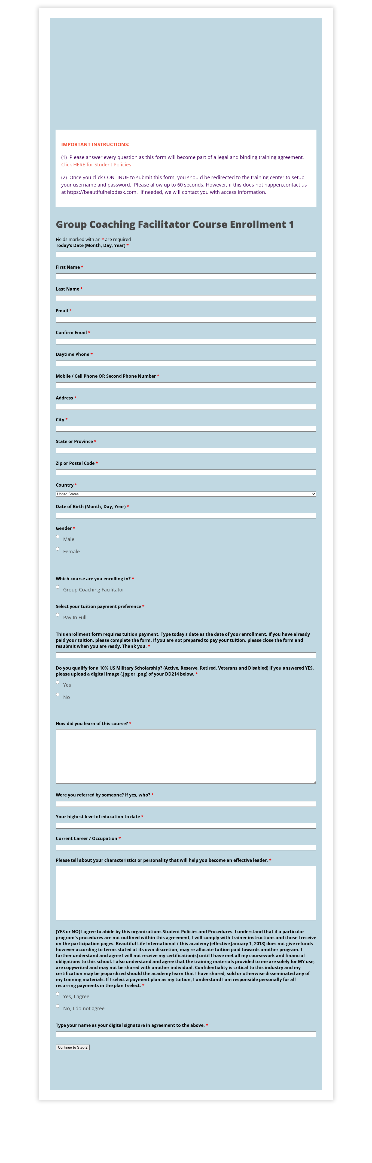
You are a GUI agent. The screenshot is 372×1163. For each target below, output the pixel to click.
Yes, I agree (76, 996)
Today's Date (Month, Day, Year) (92, 245)
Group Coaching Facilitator (93, 589)
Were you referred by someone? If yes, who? (107, 795)
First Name (69, 267)
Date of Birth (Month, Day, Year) (92, 506)
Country (66, 485)
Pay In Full (75, 617)
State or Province (76, 441)
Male (68, 539)
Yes (67, 685)
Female (71, 551)
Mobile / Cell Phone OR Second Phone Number (107, 376)
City (62, 420)
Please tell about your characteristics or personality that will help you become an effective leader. (164, 860)
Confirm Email (73, 332)
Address (66, 398)
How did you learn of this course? (94, 724)
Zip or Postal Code (77, 463)
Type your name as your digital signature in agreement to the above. (132, 1025)
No (66, 697)
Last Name (69, 289)
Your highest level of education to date (100, 817)
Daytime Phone (74, 354)
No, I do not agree (84, 1008)
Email (64, 311)
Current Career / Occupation (88, 838)
